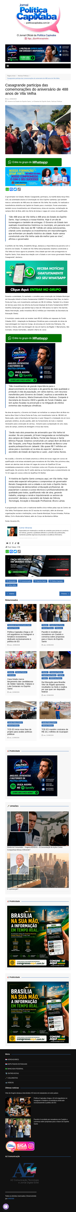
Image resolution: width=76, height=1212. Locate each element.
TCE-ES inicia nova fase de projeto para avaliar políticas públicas (19, 731)
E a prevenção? (12, 889)
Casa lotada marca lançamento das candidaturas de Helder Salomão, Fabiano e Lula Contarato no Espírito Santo (20, 684)
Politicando (59, 628)
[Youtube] (7, 543)
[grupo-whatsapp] (33, 162)
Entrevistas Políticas (56, 672)
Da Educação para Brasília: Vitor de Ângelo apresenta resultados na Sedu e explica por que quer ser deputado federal (54, 687)
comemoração (26, 581)
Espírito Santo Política (56, 625)
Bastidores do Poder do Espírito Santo (19, 625)
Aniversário (12, 581)
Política (45, 678)
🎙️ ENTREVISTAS (12, 1073)
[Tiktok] (15, 543)
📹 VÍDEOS (9, 1082)
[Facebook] (13, 543)
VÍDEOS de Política (55, 678)
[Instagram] (10, 543)
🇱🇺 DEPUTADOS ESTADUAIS (16, 1064)
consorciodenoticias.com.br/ (28, 538)
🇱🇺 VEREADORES (12, 1059)
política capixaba (57, 581)
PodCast (60, 675)
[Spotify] (18, 543)
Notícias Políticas (56, 101)
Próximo (64, 594)
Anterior (11, 594)
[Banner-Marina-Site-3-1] (38, 566)
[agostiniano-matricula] (38, 176)
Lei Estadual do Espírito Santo (41, 101)
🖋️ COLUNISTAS (11, 1078)
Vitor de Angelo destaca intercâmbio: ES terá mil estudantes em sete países (31, 1093)
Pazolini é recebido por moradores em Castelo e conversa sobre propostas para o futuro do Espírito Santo (53, 637)
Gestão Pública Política (15, 722)
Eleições (45, 625)
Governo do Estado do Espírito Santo (19, 101)
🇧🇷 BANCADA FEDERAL (14, 1069)
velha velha (12, 585)
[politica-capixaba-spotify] (38, 53)
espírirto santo (41, 581)
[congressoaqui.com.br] (38, 936)
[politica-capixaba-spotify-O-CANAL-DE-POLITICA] (30, 363)
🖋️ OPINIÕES (13, 806)
